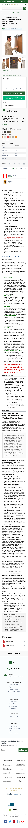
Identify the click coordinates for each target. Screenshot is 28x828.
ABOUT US (14, 723)
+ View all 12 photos (7, 70)
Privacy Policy (14, 730)
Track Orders (14, 701)
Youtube (22, 821)
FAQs (14, 718)
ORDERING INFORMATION (14, 682)
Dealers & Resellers (14, 706)
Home (3, 12)
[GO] (24, 8)
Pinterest (14, 821)
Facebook (5, 821)
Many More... (5, 140)
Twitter (9, 821)
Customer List (14, 726)
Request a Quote (14, 684)
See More (4, 124)
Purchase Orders (14, 689)
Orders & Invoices (14, 703)
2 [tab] (14, 56)
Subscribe (23, 750)
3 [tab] (16, 56)
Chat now (16, 110)
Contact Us (23, 1)
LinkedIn (18, 821)
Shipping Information (14, 687)
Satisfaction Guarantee (14, 728)
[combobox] (14, 8)
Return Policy (14, 708)
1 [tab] (11, 56)
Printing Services (14, 716)
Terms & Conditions (14, 733)
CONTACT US (14, 699)
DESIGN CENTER (14, 713)
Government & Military (14, 691)
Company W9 (14, 693)
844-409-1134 (10, 1)
